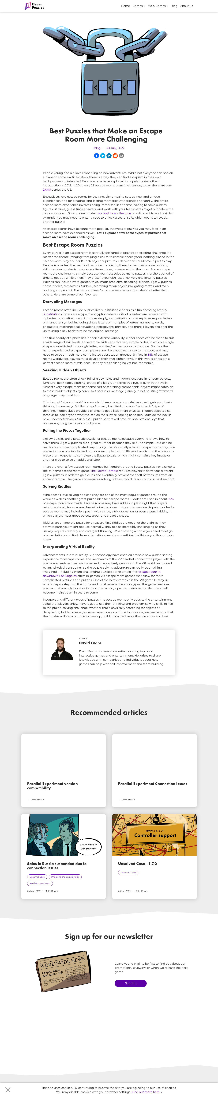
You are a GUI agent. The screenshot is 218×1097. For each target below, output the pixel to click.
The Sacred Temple (104, 471)
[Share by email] (121, 155)
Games (138, 6)
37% (171, 499)
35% (150, 354)
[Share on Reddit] (115, 155)
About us (186, 6)
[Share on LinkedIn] (109, 155)
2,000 (47, 189)
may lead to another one (113, 213)
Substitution (51, 314)
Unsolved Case (37, 877)
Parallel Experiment (40, 883)
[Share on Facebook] (96, 155)
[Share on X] (102, 155)
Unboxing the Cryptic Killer (65, 877)
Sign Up (130, 983)
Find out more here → (147, 1092)
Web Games (158, 6)
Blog (174, 6)
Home (125, 6)
